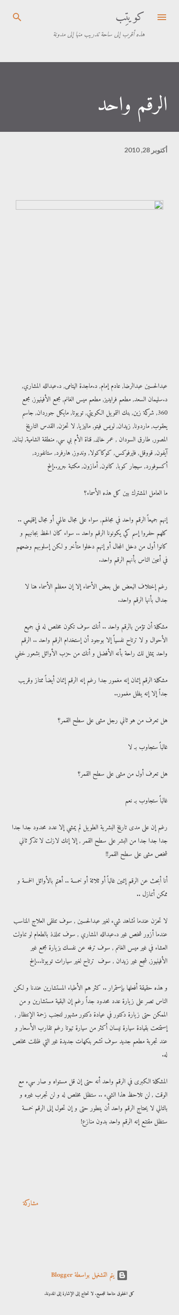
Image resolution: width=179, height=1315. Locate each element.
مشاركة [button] (30, 1203)
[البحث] (17, 17)
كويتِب (130, 17)
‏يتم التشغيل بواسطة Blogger (83, 1275)
